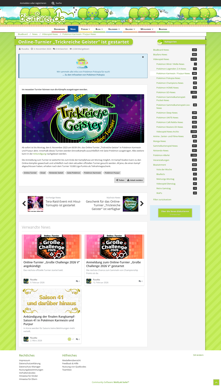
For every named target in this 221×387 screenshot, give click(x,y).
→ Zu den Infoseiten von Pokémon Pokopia (83, 74)
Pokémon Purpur (112, 173)
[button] (143, 57)
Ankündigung (39, 153)
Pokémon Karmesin (92, 173)
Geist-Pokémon (73, 173)
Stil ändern (198, 355)
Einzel (42, 173)
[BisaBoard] (110, 16)
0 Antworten (62, 48)
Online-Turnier (30, 173)
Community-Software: (110, 382)
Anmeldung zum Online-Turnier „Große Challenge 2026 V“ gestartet (113, 264)
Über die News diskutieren (175, 213)
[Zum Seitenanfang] (216, 382)
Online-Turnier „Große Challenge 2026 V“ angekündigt (51, 264)
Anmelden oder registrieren (33, 3)
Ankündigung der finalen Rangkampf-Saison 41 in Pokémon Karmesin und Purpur (49, 320)
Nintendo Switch (56, 173)
